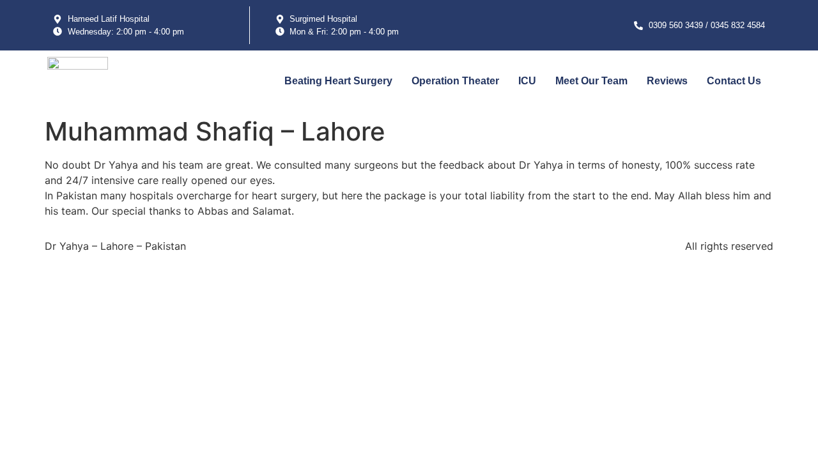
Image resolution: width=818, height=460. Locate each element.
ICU (527, 80)
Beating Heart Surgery (338, 80)
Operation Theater (455, 80)
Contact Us (734, 80)
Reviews (667, 80)
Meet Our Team (591, 80)
